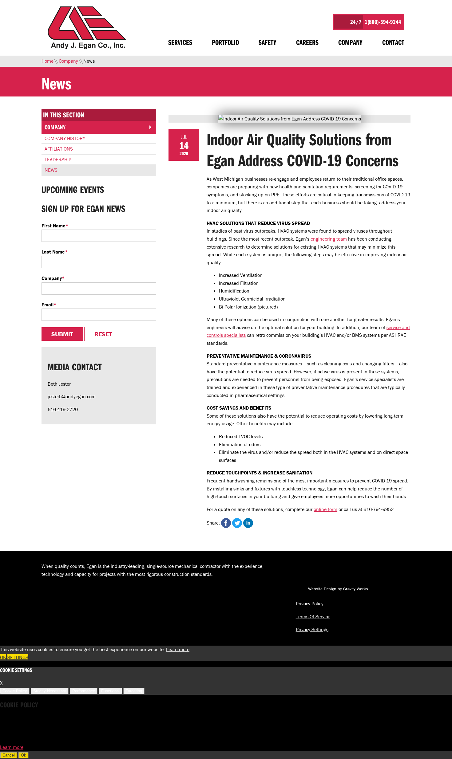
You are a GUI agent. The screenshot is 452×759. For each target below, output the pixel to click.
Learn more (177, 649)
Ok (23, 755)
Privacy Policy (309, 603)
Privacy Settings (312, 629)
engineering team (329, 239)
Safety (267, 42)
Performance (83, 691)
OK (3, 657)
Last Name (55, 252)
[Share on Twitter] (237, 523)
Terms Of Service (313, 616)
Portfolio (225, 42)
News (51, 170)
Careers (307, 42)
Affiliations (59, 149)
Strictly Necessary (49, 691)
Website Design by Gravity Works (337, 589)
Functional (110, 691)
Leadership (58, 159)
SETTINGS (17, 657)
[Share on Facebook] (226, 523)
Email (49, 304)
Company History (65, 138)
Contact (393, 42)
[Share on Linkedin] (248, 523)
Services (180, 42)
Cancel (8, 755)
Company (350, 42)
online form (325, 509)
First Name (55, 225)
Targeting (134, 691)
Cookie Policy (14, 691)
